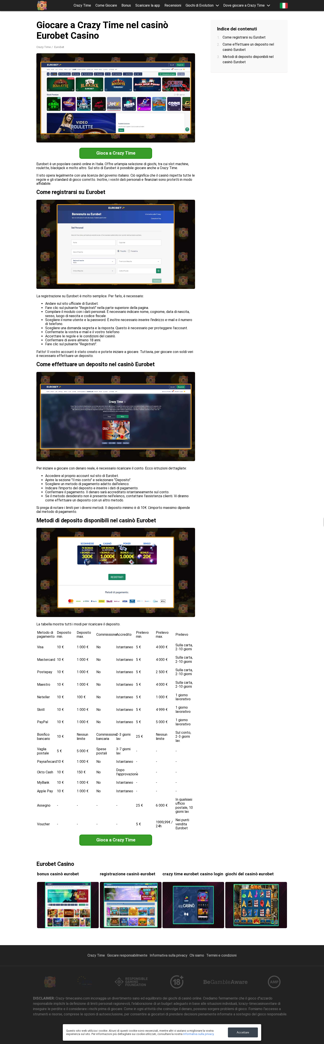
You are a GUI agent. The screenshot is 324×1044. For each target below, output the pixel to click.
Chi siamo (197, 955)
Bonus (126, 5)
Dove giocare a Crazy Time (244, 5)
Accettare (243, 1032)
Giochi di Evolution (200, 5)
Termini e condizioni (221, 955)
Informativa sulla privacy (168, 955)
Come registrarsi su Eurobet (244, 37)
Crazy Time (82, 5)
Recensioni (172, 5)
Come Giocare (106, 5)
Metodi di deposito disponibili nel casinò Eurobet (248, 59)
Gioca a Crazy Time (115, 153)
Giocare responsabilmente (127, 955)
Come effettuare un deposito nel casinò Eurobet (248, 47)
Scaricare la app (147, 5)
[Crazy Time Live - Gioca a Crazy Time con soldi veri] (41, 5)
